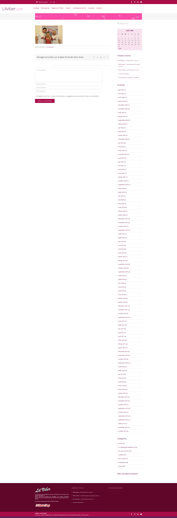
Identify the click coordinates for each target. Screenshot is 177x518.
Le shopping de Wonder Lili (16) (127, 447)
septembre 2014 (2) (124, 416)
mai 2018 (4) (122, 287)
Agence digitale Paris (46, 515)
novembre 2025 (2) (124, 109)
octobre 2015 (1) (123, 404)
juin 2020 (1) (122, 196)
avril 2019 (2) (122, 249)
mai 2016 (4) (122, 378)
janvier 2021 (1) (123, 177)
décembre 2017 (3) (124, 306)
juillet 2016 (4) (122, 370)
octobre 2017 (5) (123, 313)
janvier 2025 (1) (123, 116)
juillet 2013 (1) (122, 423)
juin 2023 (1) (122, 128)
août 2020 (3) (122, 188)
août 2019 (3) (122, 234)
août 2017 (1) (122, 321)
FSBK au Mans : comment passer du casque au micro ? (86, 495)
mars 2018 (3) (122, 294)
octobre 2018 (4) (123, 268)
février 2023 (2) (122, 135)
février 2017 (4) (122, 344)
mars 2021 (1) (122, 173)
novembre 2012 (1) (124, 427)
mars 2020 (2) (122, 207)
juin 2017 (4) (122, 329)
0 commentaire (50, 47)
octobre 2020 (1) (123, 181)
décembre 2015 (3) (124, 397)
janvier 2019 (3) (123, 260)
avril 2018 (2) (122, 291)
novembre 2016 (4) (124, 355)
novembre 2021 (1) (124, 154)
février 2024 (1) (122, 124)
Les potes (37, 515)
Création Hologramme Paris (60, 515)
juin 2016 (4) (122, 374)
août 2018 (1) (122, 275)
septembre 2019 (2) (124, 230)
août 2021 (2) (122, 158)
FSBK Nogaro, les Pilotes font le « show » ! (128, 60)
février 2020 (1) (122, 211)
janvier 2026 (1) (123, 101)
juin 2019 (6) (122, 241)
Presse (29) (121, 466)
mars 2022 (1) (122, 150)
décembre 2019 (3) (124, 219)
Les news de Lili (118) (124, 451)
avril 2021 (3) (122, 169)
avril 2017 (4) (122, 336)
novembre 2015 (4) (124, 401)
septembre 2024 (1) (124, 120)
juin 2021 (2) (122, 162)
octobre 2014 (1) (123, 412)
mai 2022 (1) (122, 147)
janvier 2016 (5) (123, 393)
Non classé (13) (123, 458)
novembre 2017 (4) (124, 310)
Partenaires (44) (123, 462)
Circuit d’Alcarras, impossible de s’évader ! (128, 77)
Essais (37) (121, 443)
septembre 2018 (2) (124, 272)
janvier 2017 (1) (123, 348)
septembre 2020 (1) (124, 184)
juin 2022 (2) (122, 143)
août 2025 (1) (122, 112)
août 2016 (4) (122, 367)
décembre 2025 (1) (124, 105)
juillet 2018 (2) (122, 279)
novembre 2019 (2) (124, 222)
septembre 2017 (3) (124, 317)
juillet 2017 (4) (122, 325)
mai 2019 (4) (122, 245)
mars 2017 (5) (122, 340)
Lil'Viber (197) (122, 455)
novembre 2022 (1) (124, 139)
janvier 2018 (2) (123, 302)
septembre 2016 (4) (124, 363)
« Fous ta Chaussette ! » (124, 73)
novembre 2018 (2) (124, 264)
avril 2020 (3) (122, 203)
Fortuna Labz (85, 515)
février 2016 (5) (122, 389)
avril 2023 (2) (122, 131)
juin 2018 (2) (122, 283)
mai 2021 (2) (122, 166)
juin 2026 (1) (122, 90)
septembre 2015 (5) (124, 408)
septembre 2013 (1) (124, 420)
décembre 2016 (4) (124, 351)
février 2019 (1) (122, 257)
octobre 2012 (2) (123, 431)
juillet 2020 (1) (122, 192)
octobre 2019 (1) (123, 226)
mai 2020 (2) (122, 200)
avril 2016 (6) (122, 382)
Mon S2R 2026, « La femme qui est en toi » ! (129, 70)
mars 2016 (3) (122, 386)
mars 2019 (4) (122, 253)
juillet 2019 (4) (122, 238)
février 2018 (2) (122, 298)
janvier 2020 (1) (123, 215)
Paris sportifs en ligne (74, 515)
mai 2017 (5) (122, 332)
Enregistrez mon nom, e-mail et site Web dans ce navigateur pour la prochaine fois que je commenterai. (68, 96)
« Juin (119, 48)
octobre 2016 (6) (123, 359)
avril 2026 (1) (122, 94)
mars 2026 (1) (122, 97)
